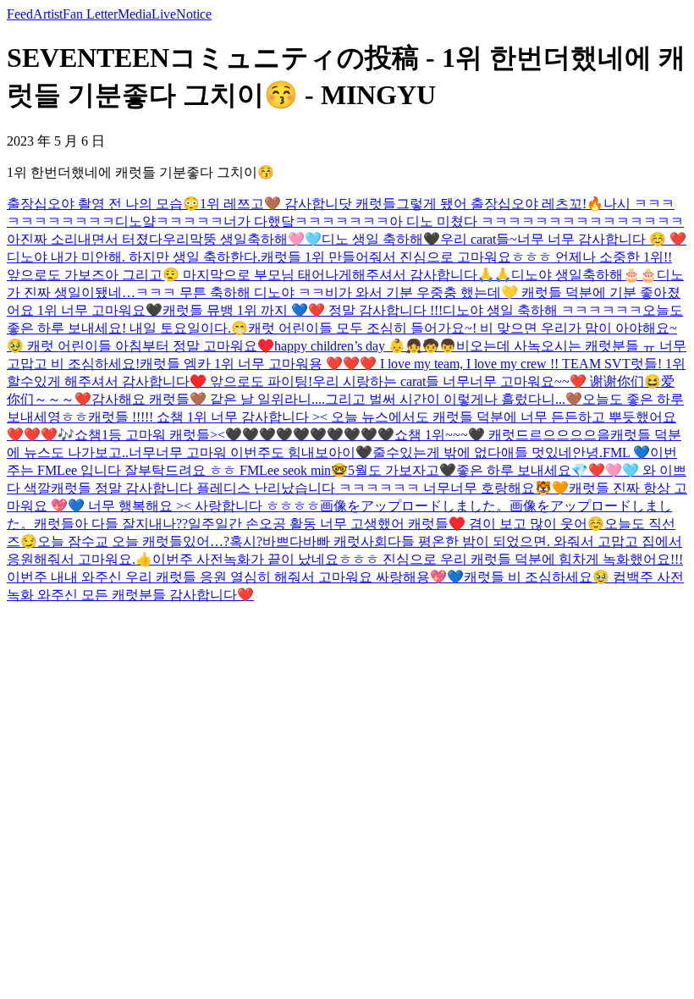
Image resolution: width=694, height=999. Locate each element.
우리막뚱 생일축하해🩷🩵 (242, 239)
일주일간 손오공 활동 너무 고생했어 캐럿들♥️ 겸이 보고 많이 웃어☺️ (396, 523)
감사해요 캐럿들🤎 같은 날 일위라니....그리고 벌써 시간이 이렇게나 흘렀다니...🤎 (336, 399)
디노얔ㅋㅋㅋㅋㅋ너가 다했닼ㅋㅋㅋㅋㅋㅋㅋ (252, 221)
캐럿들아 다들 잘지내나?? (111, 523)
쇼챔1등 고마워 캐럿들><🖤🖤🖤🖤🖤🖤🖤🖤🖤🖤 (234, 435)
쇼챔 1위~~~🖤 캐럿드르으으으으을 (502, 435)
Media (134, 14)
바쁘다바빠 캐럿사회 (325, 541)
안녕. (587, 452)
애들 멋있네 (536, 452)
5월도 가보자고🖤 (402, 470)
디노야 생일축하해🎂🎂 (584, 275)
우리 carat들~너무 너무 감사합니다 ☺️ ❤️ (563, 239)
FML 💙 (626, 452)
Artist (48, 14)
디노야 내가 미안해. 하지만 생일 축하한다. (134, 257)
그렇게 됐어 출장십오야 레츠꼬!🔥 (499, 203)
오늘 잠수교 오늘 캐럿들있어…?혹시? (149, 541)
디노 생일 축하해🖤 (381, 239)
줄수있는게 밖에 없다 (436, 452)
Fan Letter (90, 14)
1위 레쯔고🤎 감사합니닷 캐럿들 (298, 203)
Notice (194, 14)
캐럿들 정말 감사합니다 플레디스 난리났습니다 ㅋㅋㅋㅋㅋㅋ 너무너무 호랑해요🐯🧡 (310, 488)
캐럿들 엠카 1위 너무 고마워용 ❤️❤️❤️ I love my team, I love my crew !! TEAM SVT (385, 363)
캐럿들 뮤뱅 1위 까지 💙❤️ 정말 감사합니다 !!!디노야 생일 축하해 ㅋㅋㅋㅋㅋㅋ (402, 310)
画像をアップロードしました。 (414, 506)
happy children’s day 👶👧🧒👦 (365, 346)
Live (163, 14)
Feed (20, 14)
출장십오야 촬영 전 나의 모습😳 (103, 203)
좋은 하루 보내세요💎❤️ (530, 470)
